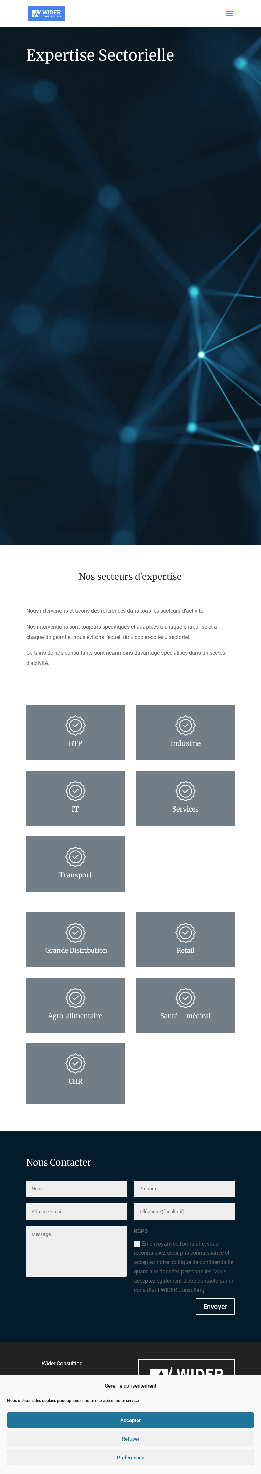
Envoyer (215, 1306)
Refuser (130, 1439)
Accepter (130, 1420)
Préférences (130, 1458)
